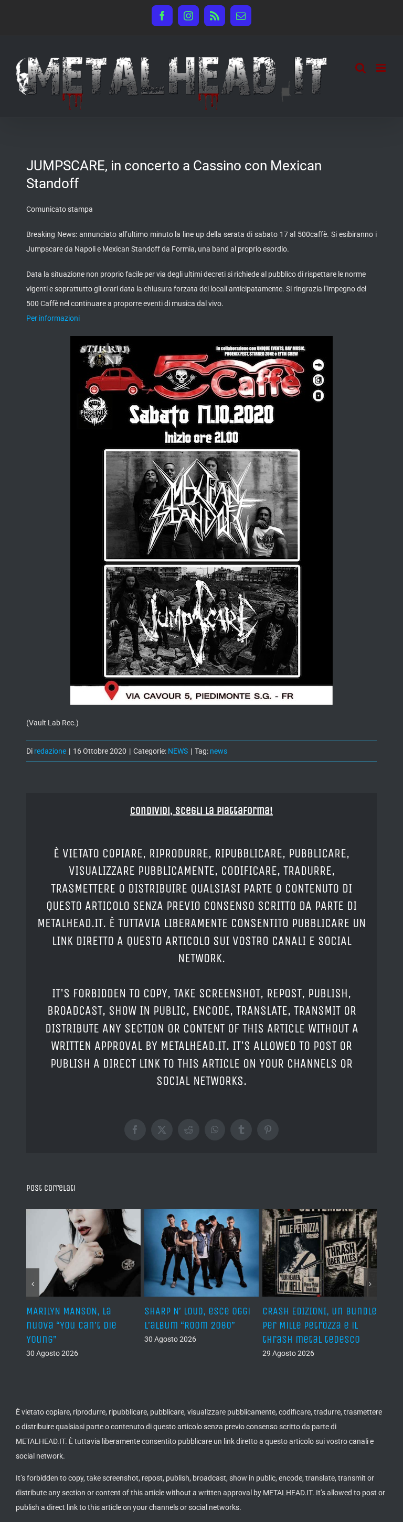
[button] (32, 1284)
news (218, 751)
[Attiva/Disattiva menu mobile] (381, 67)
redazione (50, 751)
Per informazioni (53, 318)
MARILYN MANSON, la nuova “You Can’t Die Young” (71, 1325)
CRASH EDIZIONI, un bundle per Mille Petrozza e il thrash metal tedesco (319, 1325)
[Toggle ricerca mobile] (360, 67)
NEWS (178, 751)
